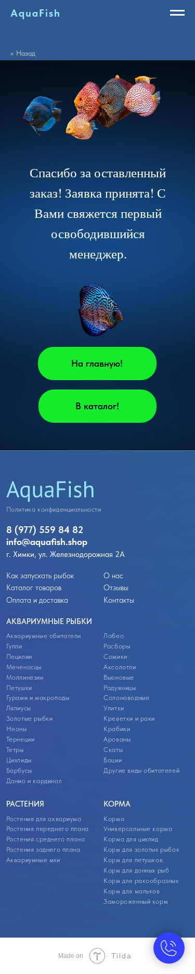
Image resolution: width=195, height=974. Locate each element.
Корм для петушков (133, 860)
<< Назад (22, 53)
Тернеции (20, 739)
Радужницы (119, 688)
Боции (112, 760)
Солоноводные (126, 698)
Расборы (116, 646)
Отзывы (115, 587)
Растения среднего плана (45, 839)
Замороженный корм (135, 901)
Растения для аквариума (44, 819)
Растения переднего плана (47, 829)
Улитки (113, 708)
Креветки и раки (129, 718)
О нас (113, 575)
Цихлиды (19, 760)
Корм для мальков (131, 891)
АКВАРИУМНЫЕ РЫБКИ (49, 621)
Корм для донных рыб (136, 870)
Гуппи (14, 646)
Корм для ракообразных (140, 881)
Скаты (113, 750)
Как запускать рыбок (40, 575)
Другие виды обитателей (141, 770)
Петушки (19, 688)
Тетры (15, 750)
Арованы (117, 739)
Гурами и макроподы (38, 698)
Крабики (116, 729)
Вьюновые (118, 677)
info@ (18, 541)
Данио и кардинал (34, 781)
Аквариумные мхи (33, 860)
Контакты (118, 600)
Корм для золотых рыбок (141, 849)
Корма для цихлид (130, 839)
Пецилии (19, 656)
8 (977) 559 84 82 (44, 529)
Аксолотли (119, 667)
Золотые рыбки (29, 718)
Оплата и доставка (37, 600)
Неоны (16, 729)
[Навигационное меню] (177, 13)
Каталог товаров (33, 587)
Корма (113, 819)
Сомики (115, 656)
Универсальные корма (137, 829)
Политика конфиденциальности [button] (53, 509)
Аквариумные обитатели (43, 636)
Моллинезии (25, 677)
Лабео (113, 636)
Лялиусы (18, 708)
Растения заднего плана (43, 849)
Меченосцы (24, 667)
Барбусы (19, 770)
